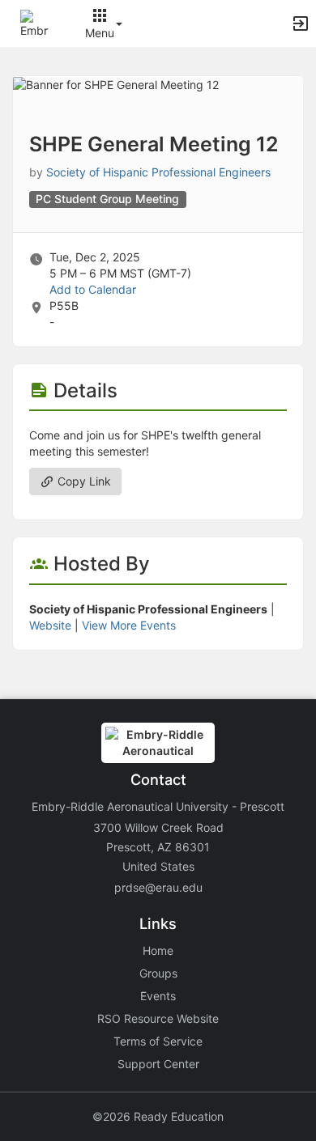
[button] (34, 22)
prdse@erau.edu (158, 887)
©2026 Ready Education (158, 1116)
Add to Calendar (92, 289)
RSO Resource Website (158, 1018)
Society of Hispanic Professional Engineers (158, 172)
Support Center (158, 1064)
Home (158, 950)
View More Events (129, 625)
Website (50, 625)
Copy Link (82, 481)
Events (158, 996)
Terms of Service (158, 1041)
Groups (158, 973)
